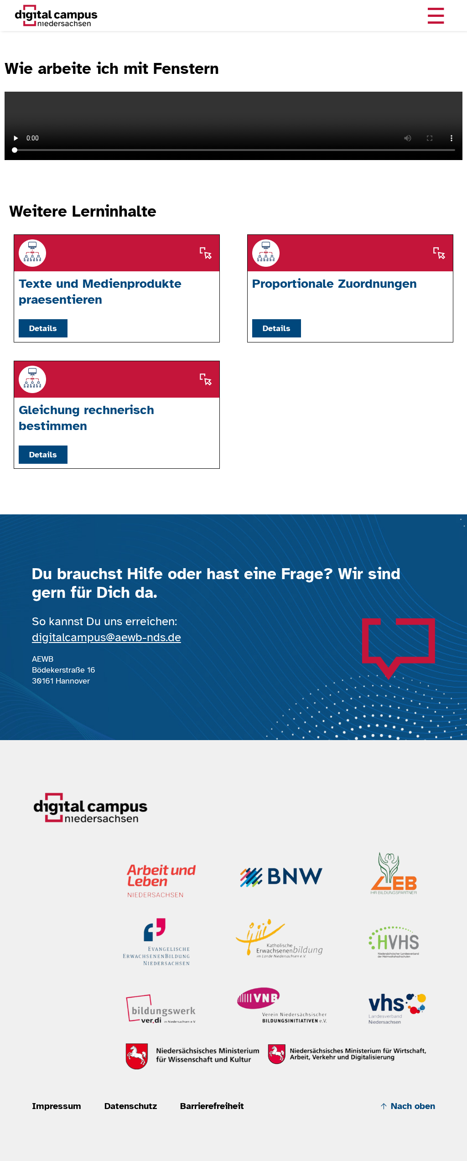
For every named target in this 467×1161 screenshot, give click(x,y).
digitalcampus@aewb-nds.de (106, 637)
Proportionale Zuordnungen (334, 283)
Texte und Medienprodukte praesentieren (100, 291)
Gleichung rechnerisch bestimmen (86, 418)
